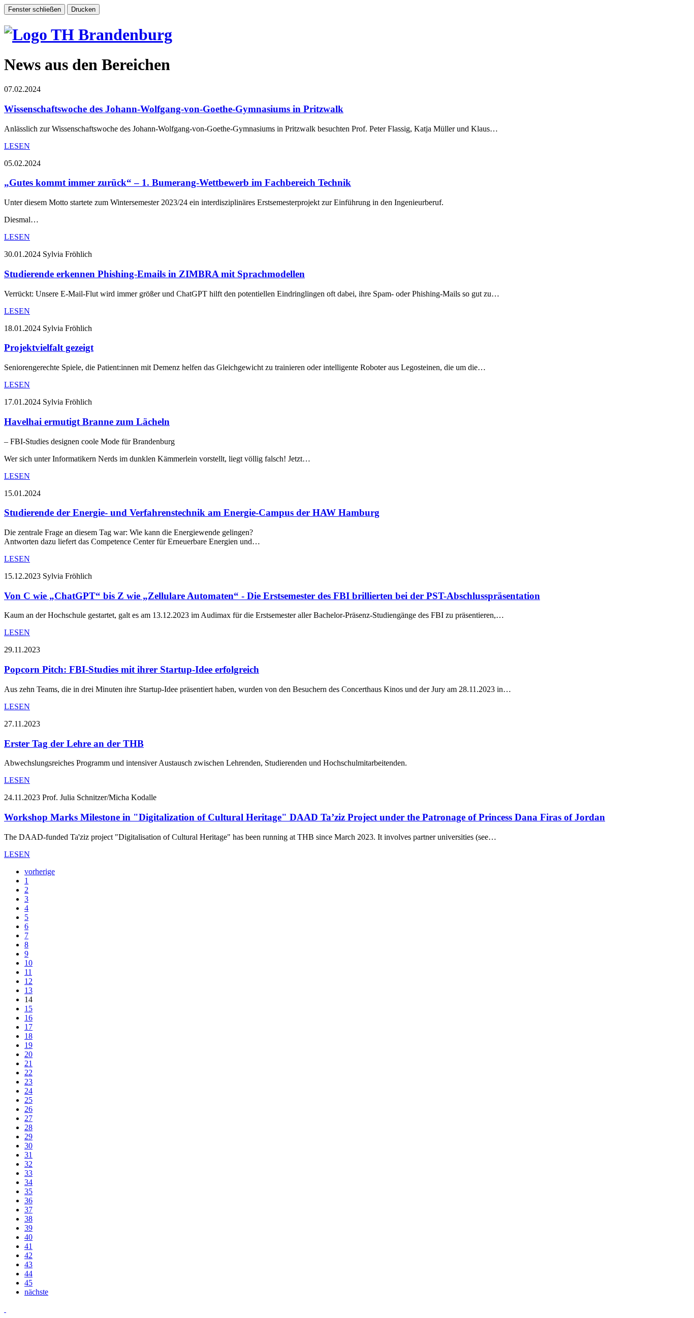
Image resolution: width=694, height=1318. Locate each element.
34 (28, 1182)
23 (28, 1081)
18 (28, 1036)
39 (28, 1228)
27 (28, 1118)
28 (28, 1127)
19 (28, 1045)
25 (28, 1100)
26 (28, 1109)
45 (28, 1282)
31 (28, 1154)
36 (28, 1200)
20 (28, 1054)
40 (28, 1237)
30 (28, 1145)
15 (28, 1008)
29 (28, 1136)
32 (28, 1164)
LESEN (17, 146)
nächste (36, 1292)
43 (28, 1264)
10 (28, 963)
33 (28, 1173)
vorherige (39, 871)
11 (28, 972)
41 (28, 1246)
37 (28, 1209)
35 (28, 1191)
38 (28, 1218)
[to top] (5, 1309)
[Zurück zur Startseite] (88, 34)
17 (28, 1027)
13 (28, 990)
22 (28, 1072)
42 (28, 1255)
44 (28, 1273)
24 (28, 1090)
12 (28, 981)
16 (28, 1017)
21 (28, 1063)
